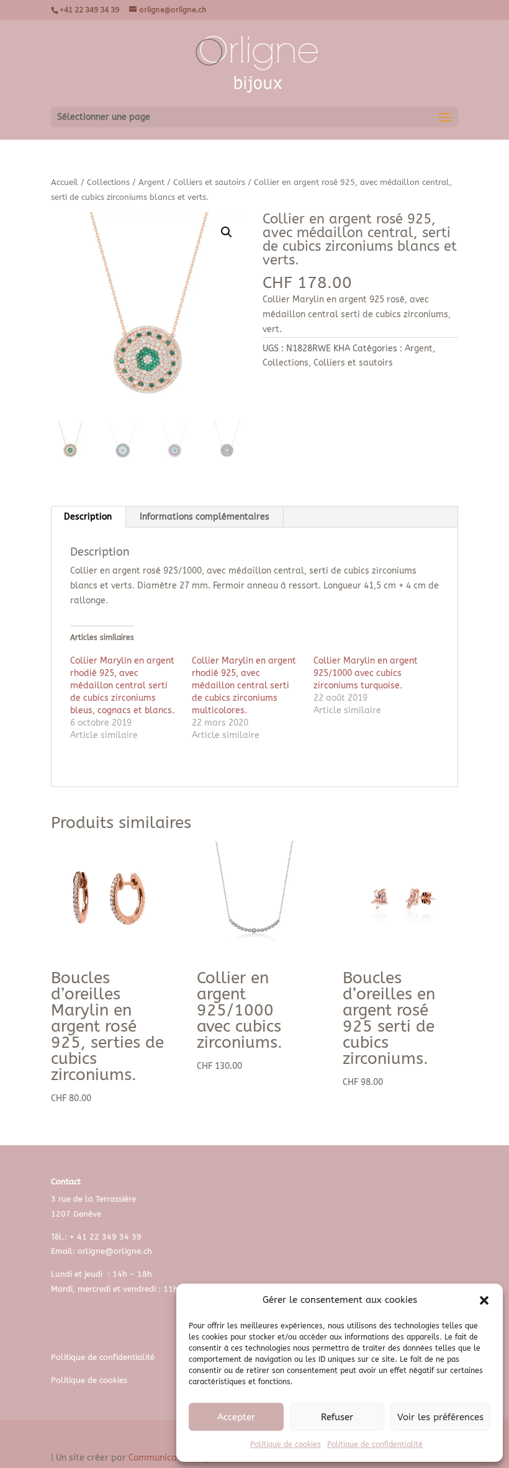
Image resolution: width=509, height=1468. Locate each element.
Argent (151, 182)
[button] (484, 1300)
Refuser (337, 1417)
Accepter (236, 1417)
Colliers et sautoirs (209, 182)
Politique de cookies (285, 1444)
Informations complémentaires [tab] (204, 516)
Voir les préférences (440, 1417)
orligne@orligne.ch (115, 1251)
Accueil (64, 182)
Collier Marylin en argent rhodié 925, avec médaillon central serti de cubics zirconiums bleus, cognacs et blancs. (122, 685)
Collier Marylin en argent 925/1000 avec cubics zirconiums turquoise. (365, 673)
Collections (108, 182)
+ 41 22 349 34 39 (106, 1236)
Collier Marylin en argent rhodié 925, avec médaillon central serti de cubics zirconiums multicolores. (244, 685)
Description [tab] (88, 516)
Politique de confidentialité (375, 1444)
